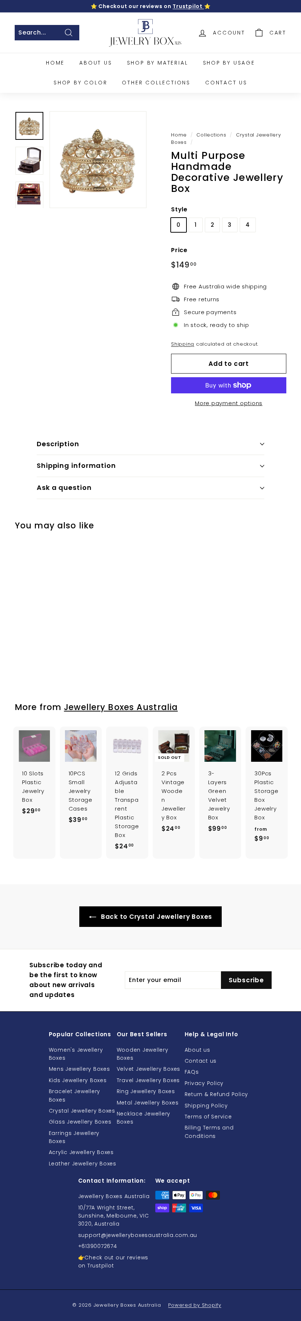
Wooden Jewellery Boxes (142, 1054)
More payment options (228, 403)
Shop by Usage (229, 62)
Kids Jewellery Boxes (78, 1080)
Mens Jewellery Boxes (79, 1069)
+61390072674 (97, 1246)
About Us (95, 62)
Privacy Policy (204, 1083)
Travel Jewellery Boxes (148, 1080)
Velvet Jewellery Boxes (149, 1069)
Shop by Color (80, 82)
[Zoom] (98, 160)
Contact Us (226, 82)
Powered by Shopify (194, 1305)
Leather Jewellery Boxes (82, 1163)
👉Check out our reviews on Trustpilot (113, 1261)
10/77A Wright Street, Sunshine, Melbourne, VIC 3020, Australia (113, 1216)
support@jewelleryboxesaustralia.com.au (137, 1235)
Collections (211, 135)
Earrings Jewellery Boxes (74, 1137)
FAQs (192, 1072)
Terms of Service (208, 1116)
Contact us (201, 1061)
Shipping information (76, 465)
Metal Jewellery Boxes (148, 1102)
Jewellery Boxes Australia (121, 707)
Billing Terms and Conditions (209, 1131)
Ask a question (64, 487)
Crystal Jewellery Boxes (82, 1110)
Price (179, 250)
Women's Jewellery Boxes (76, 1054)
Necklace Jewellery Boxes (144, 1117)
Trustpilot (188, 6)
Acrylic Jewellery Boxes (81, 1152)
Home (55, 62)
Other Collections (156, 82)
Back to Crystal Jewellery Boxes (155, 916)
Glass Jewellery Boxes (80, 1121)
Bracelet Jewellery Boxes (75, 1095)
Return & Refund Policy (217, 1094)
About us (197, 1049)
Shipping (182, 344)
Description (58, 443)
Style (179, 209)
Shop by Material (157, 62)
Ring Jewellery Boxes (146, 1091)
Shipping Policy (206, 1105)
